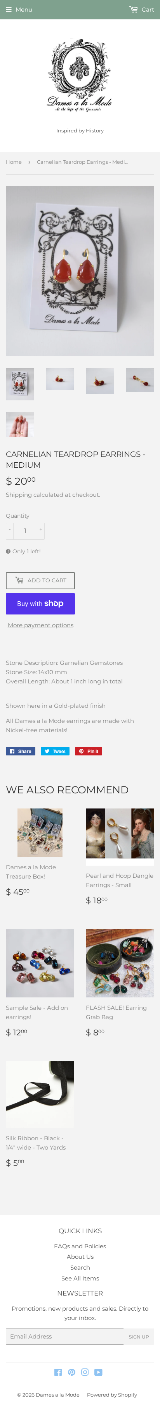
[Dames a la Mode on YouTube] (98, 1373)
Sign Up (139, 1337)
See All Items (80, 1278)
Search (80, 1267)
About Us (80, 1256)
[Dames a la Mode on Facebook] (58, 1373)
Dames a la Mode (58, 1395)
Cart (147, 9)
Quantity (18, 515)
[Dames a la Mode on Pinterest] (72, 1373)
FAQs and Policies (80, 1246)
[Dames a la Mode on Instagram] (85, 1373)
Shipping (19, 494)
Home (14, 162)
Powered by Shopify (112, 1395)
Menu (24, 9)
